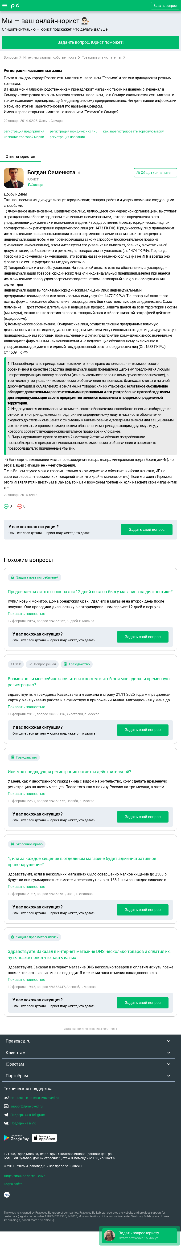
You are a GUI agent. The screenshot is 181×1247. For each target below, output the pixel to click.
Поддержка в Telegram (27, 1115)
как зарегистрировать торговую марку (133, 131)
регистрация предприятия (24, 131)
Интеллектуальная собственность (49, 57)
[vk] (7, 1195)
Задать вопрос (165, 6)
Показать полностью (26, 614)
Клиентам (15, 1052)
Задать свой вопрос (147, 529)
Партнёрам (17, 1075)
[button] (139, 1235)
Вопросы (11, 57)
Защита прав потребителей (37, 577)
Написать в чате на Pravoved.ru (34, 1098)
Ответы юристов (20, 156)
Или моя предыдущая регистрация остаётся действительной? (69, 771)
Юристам (15, 1064)
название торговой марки (24, 137)
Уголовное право (29, 844)
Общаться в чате (155, 172)
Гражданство (79, 664)
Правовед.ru (18, 1041)
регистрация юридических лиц (73, 131)
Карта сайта (13, 1184)
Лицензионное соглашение (24, 1176)
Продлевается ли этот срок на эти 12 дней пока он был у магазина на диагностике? (90, 591)
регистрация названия (67, 137)
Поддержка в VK (23, 1123)
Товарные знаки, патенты (102, 57)
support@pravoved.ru (26, 1106)
